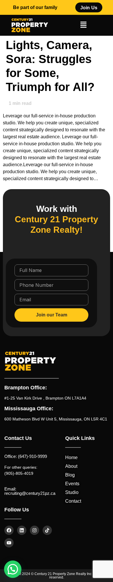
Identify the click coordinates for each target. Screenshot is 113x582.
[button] (83, 25)
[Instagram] (34, 530)
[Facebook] (9, 530)
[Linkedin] (21, 530)
